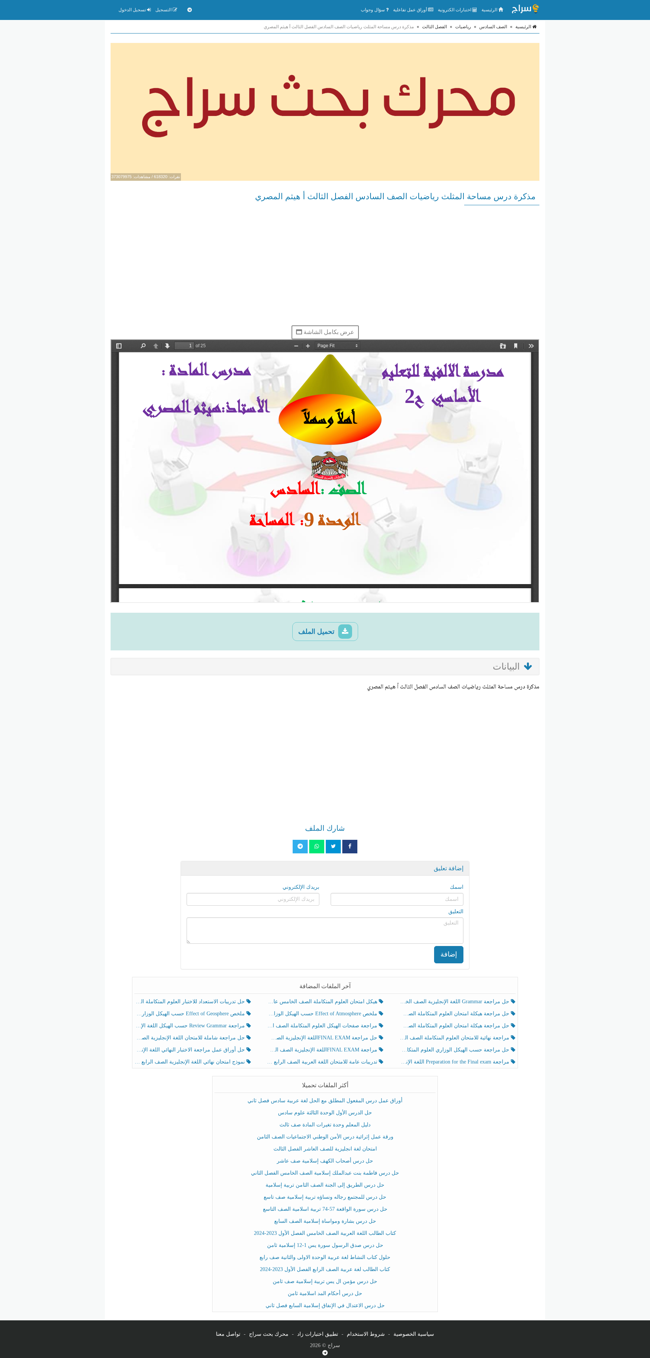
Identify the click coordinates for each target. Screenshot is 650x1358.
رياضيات (463, 26)
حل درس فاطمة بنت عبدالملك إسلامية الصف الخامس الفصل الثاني (325, 1173)
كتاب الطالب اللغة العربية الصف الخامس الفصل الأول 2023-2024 (325, 1233)
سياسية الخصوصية (413, 1334)
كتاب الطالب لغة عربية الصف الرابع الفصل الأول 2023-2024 (325, 1269)
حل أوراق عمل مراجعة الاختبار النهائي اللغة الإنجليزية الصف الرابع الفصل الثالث (190, 1050)
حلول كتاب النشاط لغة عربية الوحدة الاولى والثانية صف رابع (325, 1257)
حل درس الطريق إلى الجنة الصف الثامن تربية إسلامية (325, 1185)
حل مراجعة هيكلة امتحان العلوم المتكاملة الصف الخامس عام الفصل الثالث (455, 1025)
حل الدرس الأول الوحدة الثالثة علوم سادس (325, 1112)
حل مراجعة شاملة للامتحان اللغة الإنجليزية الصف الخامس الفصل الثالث (190, 1038)
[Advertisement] (325, 265)
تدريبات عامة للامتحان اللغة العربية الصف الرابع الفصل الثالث (322, 1062)
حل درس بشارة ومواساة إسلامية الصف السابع (325, 1221)
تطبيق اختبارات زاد (317, 1334)
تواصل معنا (228, 1334)
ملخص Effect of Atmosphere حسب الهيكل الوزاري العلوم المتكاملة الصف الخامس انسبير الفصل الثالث (322, 1013)
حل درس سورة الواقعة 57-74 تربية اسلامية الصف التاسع (325, 1209)
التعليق (455, 911)
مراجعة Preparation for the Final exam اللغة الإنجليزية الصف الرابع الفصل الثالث (455, 1062)
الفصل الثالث (434, 26)
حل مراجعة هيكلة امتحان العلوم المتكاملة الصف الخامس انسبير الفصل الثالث (455, 1013)
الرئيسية (489, 9)
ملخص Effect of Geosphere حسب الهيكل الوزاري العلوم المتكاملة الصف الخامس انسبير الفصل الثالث (190, 1013)
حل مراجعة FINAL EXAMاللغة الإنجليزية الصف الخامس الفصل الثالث (322, 1038)
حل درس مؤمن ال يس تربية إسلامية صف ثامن (325, 1281)
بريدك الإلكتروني (300, 887)
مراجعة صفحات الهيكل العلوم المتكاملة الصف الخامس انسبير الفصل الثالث (322, 1025)
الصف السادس (493, 26)
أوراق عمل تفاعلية (410, 9)
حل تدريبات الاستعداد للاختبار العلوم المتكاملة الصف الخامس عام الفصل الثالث (190, 1001)
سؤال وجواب (373, 9)
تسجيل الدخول (132, 9)
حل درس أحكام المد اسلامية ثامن (325, 1293)
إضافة (448, 954)
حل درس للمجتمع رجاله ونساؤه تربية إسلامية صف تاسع (325, 1197)
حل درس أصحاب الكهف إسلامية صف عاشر (325, 1161)
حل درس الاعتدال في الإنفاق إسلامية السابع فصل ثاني (325, 1305)
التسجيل (164, 9)
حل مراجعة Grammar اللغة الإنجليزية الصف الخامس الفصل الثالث (455, 1001)
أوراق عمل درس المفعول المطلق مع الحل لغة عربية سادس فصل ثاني (325, 1100)
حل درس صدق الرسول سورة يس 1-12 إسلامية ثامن (325, 1245)
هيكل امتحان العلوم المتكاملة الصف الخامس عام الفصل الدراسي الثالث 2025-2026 (322, 1001)
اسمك (456, 887)
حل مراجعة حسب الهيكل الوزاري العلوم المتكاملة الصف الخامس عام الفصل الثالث (455, 1050)
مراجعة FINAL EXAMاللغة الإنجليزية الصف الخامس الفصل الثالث (322, 1050)
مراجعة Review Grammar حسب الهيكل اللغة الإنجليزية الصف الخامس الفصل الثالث (190, 1025)
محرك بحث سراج (269, 1334)
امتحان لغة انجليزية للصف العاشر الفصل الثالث (325, 1149)
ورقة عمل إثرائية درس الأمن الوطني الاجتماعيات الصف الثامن (325, 1137)
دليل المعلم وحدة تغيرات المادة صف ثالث (325, 1125)
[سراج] (525, 9)
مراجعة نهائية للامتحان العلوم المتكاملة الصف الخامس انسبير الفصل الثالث (455, 1038)
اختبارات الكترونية (455, 9)
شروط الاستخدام (366, 1334)
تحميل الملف (317, 631)
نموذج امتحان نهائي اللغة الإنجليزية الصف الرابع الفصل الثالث (190, 1062)
